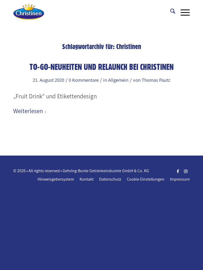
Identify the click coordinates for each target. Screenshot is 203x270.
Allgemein (118, 80)
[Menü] (182, 12)
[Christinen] (28, 12)
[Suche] (170, 12)
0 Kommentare (84, 80)
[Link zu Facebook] (178, 171)
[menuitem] (170, 12)
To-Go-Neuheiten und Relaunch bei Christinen (102, 67)
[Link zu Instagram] (186, 171)
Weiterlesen (28, 111)
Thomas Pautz (156, 80)
